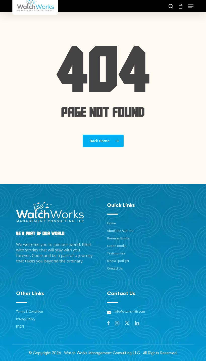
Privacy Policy (25, 319)
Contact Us (115, 268)
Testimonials (116, 253)
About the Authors (120, 231)
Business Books (118, 238)
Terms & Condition (29, 311)
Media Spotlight (118, 261)
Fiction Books (116, 246)
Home (111, 223)
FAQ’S (20, 326)
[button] (190, 6)
